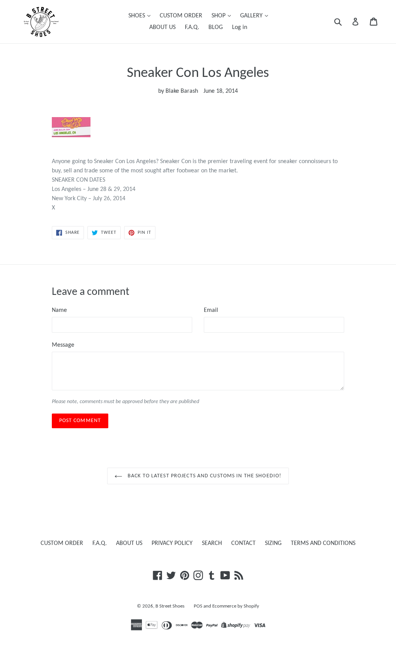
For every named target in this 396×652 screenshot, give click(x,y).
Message (63, 345)
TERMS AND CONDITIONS (323, 543)
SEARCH (212, 543)
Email (211, 310)
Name (59, 310)
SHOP (219, 16)
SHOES (137, 16)
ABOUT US (162, 27)
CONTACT (243, 543)
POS (198, 606)
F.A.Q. (192, 27)
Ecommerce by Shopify (235, 606)
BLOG (215, 27)
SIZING (273, 543)
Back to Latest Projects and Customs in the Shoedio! (204, 476)
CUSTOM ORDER (181, 16)
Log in (239, 27)
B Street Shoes (169, 606)
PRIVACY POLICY (172, 543)
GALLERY (252, 16)
